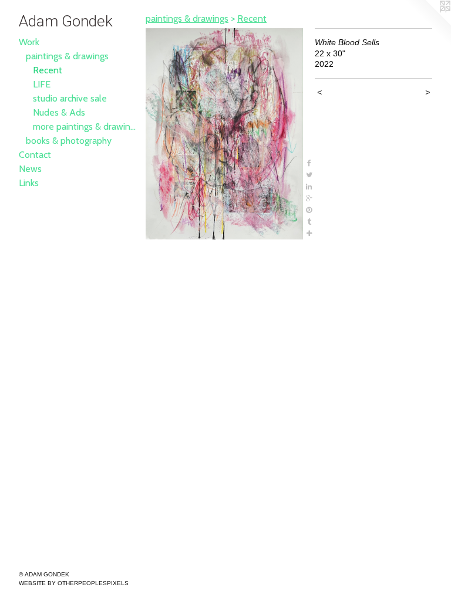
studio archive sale (70, 98)
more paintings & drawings (84, 126)
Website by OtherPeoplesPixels (74, 583)
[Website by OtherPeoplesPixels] (427, 23)
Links (29, 182)
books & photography (69, 140)
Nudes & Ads (59, 112)
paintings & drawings (67, 56)
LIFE (42, 84)
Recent (47, 70)
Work (29, 42)
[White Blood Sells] (224, 133)
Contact (35, 154)
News (30, 168)
